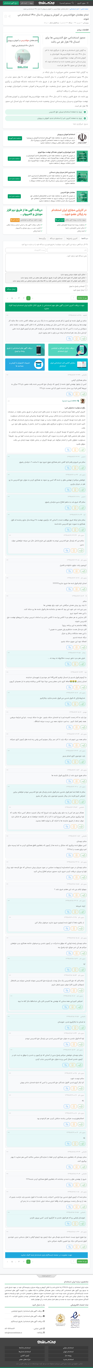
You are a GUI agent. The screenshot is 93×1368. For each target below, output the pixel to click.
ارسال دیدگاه (11, 289)
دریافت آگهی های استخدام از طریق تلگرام (28, 1316)
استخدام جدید (68, 1359)
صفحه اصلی (84, 9)
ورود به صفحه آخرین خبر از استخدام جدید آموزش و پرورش (59, 118)
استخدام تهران (68, 1351)
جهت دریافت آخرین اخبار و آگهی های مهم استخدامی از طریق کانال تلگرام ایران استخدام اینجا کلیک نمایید (46, 307)
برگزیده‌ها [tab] (42, 238)
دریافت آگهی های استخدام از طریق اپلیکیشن (27, 1311)
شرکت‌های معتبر (24, 1359)
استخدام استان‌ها (25, 1351)
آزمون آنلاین (24, 1355)
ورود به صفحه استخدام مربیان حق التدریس (65, 112)
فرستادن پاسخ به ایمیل (76, 286)
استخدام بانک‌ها (24, 1348)
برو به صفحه (82, 298)
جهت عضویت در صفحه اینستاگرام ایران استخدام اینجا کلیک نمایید (46, 1255)
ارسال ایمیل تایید (78, 290)
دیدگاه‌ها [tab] (84, 238)
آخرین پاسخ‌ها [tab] (72, 238)
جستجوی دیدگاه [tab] (56, 238)
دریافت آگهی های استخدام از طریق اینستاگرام (27, 1321)
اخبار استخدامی (74, 9)
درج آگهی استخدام (10, 3)
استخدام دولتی (68, 1348)
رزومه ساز (68, 1355)
